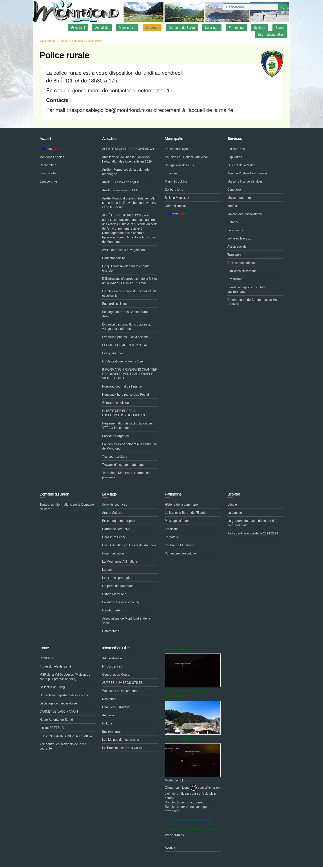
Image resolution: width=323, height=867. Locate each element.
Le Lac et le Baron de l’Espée (185, 512)
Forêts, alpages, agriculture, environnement (247, 289)
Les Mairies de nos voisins (120, 739)
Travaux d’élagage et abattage (123, 464)
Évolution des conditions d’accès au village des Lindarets (127, 326)
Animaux (108, 715)
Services (77, 40)
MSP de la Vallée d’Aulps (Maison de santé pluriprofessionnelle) (65, 676)
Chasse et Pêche (114, 537)
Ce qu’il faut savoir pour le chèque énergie (126, 268)
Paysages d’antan (177, 520)
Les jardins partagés (116, 577)
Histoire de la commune (181, 504)
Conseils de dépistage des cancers (64, 695)
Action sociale (237, 246)
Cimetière (234, 189)
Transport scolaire (114, 456)
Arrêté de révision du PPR (120, 190)
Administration (112, 658)
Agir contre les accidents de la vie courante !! (63, 746)
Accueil (63, 40)
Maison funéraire (239, 197)
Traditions (171, 529)
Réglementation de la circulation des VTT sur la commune (127, 425)
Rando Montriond (114, 594)
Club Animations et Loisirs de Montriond (130, 545)
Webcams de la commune (120, 690)
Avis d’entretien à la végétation (123, 249)
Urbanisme (235, 279)
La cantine (234, 512)
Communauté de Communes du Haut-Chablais (254, 301)
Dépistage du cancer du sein (59, 703)
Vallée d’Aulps (174, 835)
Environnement (112, 731)
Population (234, 157)
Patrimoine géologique (180, 553)
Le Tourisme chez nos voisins (122, 747)
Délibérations (174, 189)
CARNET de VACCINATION (59, 711)
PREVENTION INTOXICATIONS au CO (66, 735)
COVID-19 (47, 658)
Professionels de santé (55, 666)
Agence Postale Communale (247, 173)
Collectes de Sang (52, 687)
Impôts (232, 205)
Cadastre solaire (113, 258)
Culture (107, 723)
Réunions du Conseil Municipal (186, 157)
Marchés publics (176, 181)
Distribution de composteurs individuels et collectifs (129, 293)
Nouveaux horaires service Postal (125, 394)
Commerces (110, 631)
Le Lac (107, 569)
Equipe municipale (177, 148)
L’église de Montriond (179, 545)
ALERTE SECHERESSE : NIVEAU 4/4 (128, 148)
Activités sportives (114, 504)
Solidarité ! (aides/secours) (120, 602)
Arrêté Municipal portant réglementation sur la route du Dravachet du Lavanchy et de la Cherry (129, 202)
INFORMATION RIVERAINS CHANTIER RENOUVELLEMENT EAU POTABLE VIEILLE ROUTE (129, 373)
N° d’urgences (112, 666)
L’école (232, 504)
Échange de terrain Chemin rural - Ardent (126, 313)
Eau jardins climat (114, 303)
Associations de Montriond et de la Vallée (126, 620)
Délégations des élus (179, 165)
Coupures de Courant (117, 674)
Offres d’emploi (175, 205)
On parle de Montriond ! (118, 585)
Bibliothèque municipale (118, 520)
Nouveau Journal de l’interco (122, 386)
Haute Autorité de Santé (56, 719)
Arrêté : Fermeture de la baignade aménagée (126, 171)
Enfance (233, 222)
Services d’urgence (115, 436)
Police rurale (236, 148)
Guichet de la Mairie (241, 165)
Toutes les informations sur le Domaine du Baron (67, 506)
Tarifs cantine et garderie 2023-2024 (252, 533)
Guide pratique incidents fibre (122, 361)
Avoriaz (170, 847)
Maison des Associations (244, 214)
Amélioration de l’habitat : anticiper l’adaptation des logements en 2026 (127, 159)
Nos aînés (109, 699)
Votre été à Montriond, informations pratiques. (126, 474)
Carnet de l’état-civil (116, 529)
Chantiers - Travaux (116, 707)
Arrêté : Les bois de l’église (121, 182)
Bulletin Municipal (177, 197)
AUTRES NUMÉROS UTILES (122, 682)
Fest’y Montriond (113, 353)
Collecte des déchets (242, 262)
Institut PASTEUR (52, 727)
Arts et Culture (112, 512)
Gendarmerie (111, 610)
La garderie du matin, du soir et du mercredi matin (251, 522)
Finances (171, 173)
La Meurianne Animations (120, 561)
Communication (113, 553)
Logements (235, 230)
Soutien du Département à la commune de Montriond (129, 446)
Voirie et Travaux (239, 238)
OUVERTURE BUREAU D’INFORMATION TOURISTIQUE (125, 412)
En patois (171, 537)
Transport (234, 254)
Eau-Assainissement (241, 271)
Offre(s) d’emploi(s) (115, 402)
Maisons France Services (245, 181)
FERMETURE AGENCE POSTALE (126, 345)
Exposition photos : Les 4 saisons (125, 337)
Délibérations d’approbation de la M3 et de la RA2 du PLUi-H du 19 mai (129, 280)
